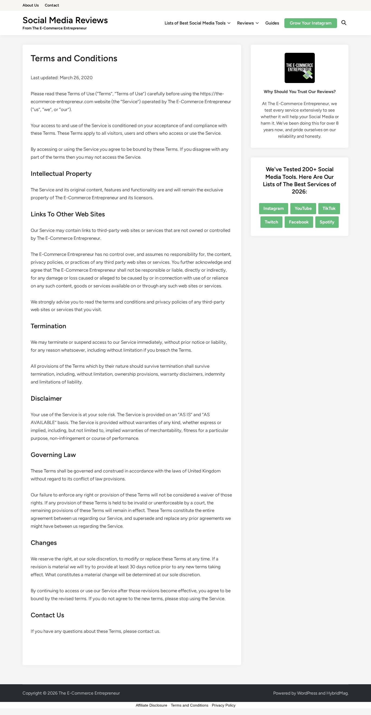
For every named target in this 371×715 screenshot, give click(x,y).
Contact (52, 5)
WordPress (307, 693)
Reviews (245, 23)
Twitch (271, 222)
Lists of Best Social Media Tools (195, 23)
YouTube (303, 208)
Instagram (273, 208)
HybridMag (337, 693)
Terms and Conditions (189, 705)
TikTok (329, 208)
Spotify (327, 222)
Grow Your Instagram (311, 23)
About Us (31, 5)
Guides (272, 23)
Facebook (299, 222)
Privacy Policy (223, 705)
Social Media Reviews (65, 20)
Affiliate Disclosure (151, 705)
